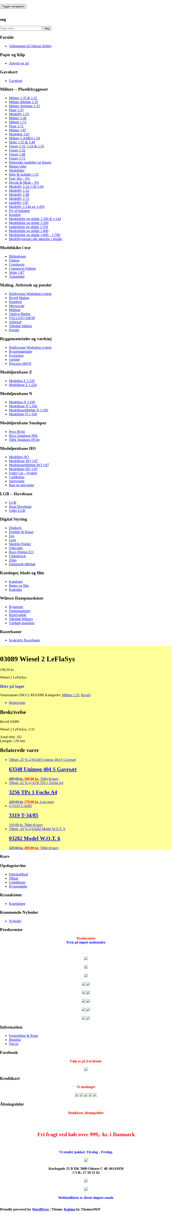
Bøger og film (19, 585)
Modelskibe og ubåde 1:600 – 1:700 (34, 235)
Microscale (16, 306)
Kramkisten (17, 903)
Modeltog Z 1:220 (22, 381)
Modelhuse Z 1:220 (23, 385)
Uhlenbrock (17, 556)
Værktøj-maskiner (21, 623)
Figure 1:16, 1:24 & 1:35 (26, 146)
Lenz (12, 540)
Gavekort (15, 81)
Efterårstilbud (18, 874)
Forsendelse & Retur (23, 1036)
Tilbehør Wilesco (21, 619)
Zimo (13, 560)
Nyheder (15, 921)
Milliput (14, 310)
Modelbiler (16, 170)
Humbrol (15, 302)
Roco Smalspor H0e (23, 436)
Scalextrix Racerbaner (24, 640)
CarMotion (16, 477)
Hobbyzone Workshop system (30, 294)
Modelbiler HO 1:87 (23, 469)
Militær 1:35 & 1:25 (23, 98)
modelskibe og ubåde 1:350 (28, 227)
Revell (85, 695)
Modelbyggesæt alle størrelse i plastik (35, 239)
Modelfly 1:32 (19, 190)
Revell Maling (19, 298)
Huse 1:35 (16, 110)
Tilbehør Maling (20, 326)
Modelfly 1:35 (19, 114)
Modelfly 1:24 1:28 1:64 (26, 186)
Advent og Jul (19, 63)
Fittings (14, 260)
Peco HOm (17, 431)
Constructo (16, 264)
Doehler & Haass (21, 532)
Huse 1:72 (16, 126)
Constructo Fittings (22, 268)
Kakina (69, 1209)
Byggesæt (16, 607)
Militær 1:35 (70, 695)
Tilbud (13, 878)
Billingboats (17, 256)
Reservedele (17, 615)
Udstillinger (17, 882)
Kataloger (16, 581)
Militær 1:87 (17, 130)
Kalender (15, 589)
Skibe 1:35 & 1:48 (22, 142)
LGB (12, 502)
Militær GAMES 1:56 (24, 138)
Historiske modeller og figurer (30, 162)
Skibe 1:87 (16, 272)
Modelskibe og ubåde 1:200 (28, 223)
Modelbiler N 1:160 (23, 414)
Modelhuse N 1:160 (23, 406)
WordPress (40, 1209)
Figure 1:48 (17, 154)
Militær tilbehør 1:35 (23, 102)
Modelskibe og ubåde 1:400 (28, 231)
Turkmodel (16, 276)
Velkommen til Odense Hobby (30, 46)
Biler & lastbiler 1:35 (24, 174)
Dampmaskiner (19, 611)
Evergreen (16, 355)
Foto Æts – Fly (19, 178)
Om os (13, 1044)
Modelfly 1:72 (19, 199)
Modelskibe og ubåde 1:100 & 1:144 (35, 219)
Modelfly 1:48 (19, 194)
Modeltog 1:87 (19, 134)
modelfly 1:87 (19, 203)
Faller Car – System (23, 473)
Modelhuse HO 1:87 (23, 461)
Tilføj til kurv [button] (49, 779)
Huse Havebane (20, 506)
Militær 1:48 (17, 118)
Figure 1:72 (17, 158)
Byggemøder (18, 886)
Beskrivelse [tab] (17, 703)
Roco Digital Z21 (21, 552)
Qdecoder (16, 548)
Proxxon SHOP (20, 363)
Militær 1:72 (17, 122)
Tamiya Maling (19, 314)
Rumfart (15, 215)
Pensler (14, 330)
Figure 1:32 (17, 150)
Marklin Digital (20, 544)
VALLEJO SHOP (22, 318)
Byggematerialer (20, 351)
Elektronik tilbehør (22, 564)
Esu (11, 536)
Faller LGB (17, 510)
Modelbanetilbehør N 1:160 (28, 410)
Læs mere (47, 802)
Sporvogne (16, 481)
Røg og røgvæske (21, 485)
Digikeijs (15, 528)
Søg (46, 28)
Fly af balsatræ (19, 211)
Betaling (15, 1040)
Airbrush (15, 322)
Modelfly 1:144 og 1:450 (26, 207)
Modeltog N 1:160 (22, 402)
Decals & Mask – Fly (24, 182)
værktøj (14, 359)
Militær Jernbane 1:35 (24, 106)
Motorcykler (17, 166)
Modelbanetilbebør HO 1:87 (29, 465)
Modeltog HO (19, 457)
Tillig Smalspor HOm (24, 440)
